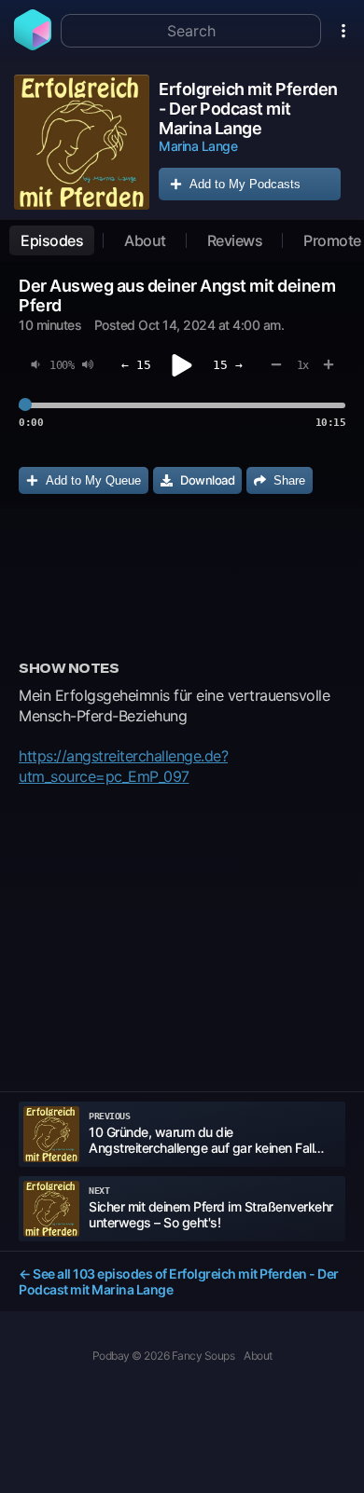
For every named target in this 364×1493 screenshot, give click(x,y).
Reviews (235, 240)
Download (207, 480)
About (145, 240)
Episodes (52, 240)
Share (289, 480)
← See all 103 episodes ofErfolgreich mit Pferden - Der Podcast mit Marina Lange (179, 1281)
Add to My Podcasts (245, 184)
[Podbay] (32, 44)
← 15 (136, 365)
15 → (228, 365)
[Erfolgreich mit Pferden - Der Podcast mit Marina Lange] (81, 142)
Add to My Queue (93, 480)
